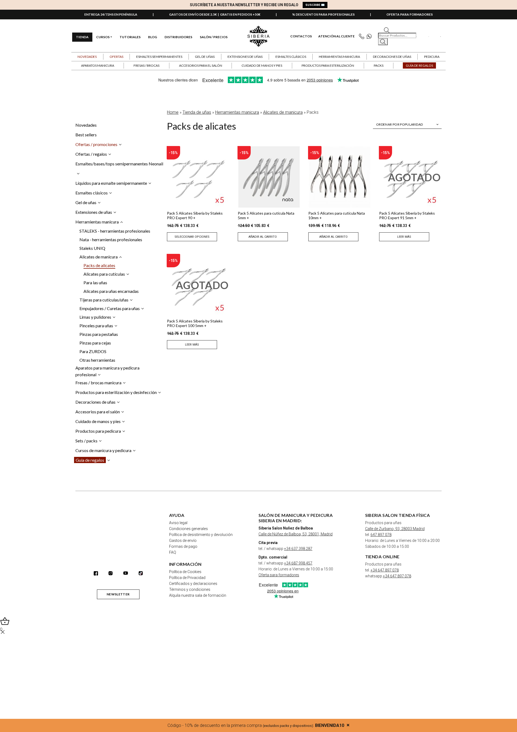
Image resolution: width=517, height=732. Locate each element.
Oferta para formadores (278, 575)
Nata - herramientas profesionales (110, 239)
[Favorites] (416, 36)
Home (173, 112)
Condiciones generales (188, 529)
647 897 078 (381, 534)
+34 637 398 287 (298, 548)
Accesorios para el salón (97, 411)
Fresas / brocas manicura (98, 382)
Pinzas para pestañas (98, 334)
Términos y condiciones (189, 589)
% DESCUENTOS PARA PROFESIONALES (323, 14)
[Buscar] (383, 41)
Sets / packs (86, 440)
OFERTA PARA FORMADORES (409, 14)
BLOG (152, 37)
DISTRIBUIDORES (178, 37)
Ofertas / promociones (96, 144)
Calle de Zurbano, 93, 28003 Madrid (395, 529)
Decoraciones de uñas (95, 401)
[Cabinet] (428, 36)
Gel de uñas (85, 202)
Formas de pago (183, 546)
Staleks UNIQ (92, 248)
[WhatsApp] (370, 36)
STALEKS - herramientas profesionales (114, 230)
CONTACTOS (301, 36)
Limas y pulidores (95, 316)
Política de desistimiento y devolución (201, 534)
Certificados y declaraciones (193, 583)
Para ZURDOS (92, 351)
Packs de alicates (99, 265)
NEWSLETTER (118, 594)
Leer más (404, 237)
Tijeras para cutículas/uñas (103, 299)
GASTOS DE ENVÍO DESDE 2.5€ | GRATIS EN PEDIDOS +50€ (214, 14)
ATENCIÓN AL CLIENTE (336, 36)
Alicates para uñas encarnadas (111, 291)
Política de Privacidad (187, 577)
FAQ (172, 552)
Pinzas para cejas (95, 342)
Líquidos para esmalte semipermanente (111, 183)
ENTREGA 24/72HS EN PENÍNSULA (110, 14)
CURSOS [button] (103, 37)
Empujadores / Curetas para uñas (109, 308)
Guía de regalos (90, 460)
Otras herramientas (97, 360)
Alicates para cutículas (104, 273)
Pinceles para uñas (96, 325)
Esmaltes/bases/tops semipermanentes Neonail (119, 163)
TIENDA (82, 37)
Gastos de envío (183, 540)
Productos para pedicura (98, 430)
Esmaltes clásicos (91, 192)
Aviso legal (178, 523)
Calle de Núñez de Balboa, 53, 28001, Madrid (295, 534)
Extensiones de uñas (93, 212)
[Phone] (363, 36)
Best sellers (86, 134)
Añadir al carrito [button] (263, 237)
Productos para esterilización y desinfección (116, 392)
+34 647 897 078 (385, 570)
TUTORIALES (130, 37)
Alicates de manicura (283, 112)
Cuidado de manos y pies (98, 421)
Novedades (87, 57)
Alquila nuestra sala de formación (197, 595)
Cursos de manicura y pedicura (103, 450)
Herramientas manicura (237, 112)
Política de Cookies (185, 572)
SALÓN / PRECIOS (214, 37)
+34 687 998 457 (298, 563)
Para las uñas (95, 282)
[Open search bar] (386, 30)
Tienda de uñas (197, 112)
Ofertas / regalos (91, 154)
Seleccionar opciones (191, 237)
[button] (116, 56)
